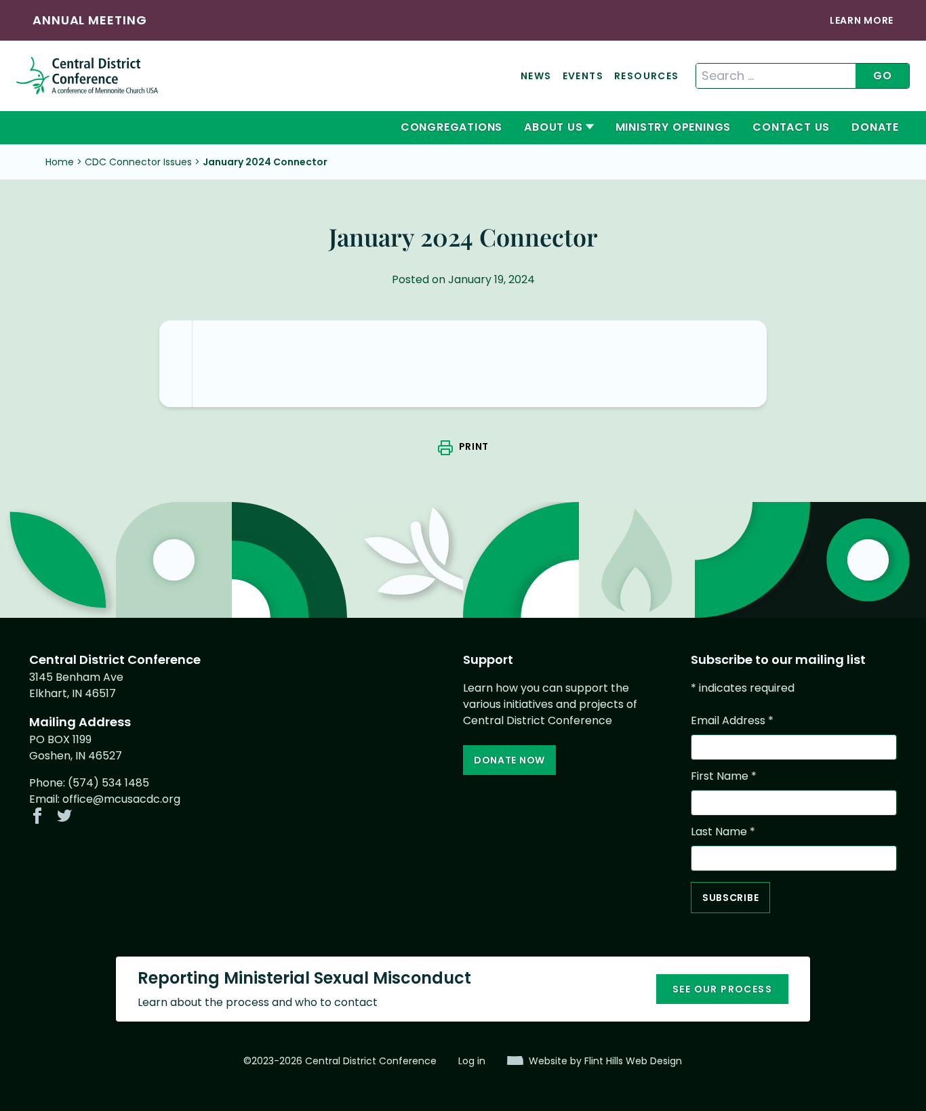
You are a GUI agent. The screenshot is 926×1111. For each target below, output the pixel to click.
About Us (553, 127)
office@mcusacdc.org (121, 799)
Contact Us (791, 127)
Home (59, 162)
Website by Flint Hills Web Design (605, 1061)
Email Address (732, 720)
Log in (471, 1061)
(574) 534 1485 (108, 783)
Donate (875, 127)
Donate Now (509, 760)
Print (474, 446)
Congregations (451, 127)
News (536, 76)
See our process (722, 989)
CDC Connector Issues (138, 162)
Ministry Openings (673, 127)
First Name (724, 776)
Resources (646, 76)
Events (583, 76)
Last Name (723, 831)
